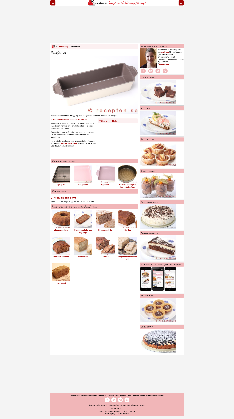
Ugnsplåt (61, 184)
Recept (73, 395)
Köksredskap (63, 46)
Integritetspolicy (139, 395)
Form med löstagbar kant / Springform (127, 185)
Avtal (130, 395)
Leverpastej (61, 283)
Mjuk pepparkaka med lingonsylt (83, 231)
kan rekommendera (69, 143)
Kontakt (80, 395)
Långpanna (83, 184)
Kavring (127, 230)
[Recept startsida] (97, 5)
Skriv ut (104, 121)
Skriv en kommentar (66, 197)
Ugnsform (105, 184)
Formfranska (83, 256)
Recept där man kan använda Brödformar (69, 119)
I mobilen (111, 395)
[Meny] (52, 2)
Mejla (114, 121)
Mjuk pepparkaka (61, 230)
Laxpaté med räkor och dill (127, 257)
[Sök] (181, 2)
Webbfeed (160, 395)
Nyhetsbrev (150, 395)
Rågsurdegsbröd (105, 230)
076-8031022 (124, 414)
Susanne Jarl (164, 64)
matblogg (165, 52)
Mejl (113, 414)
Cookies (123, 395)
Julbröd (105, 256)
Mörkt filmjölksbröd (61, 256)
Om (117, 395)
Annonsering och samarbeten (95, 395)
